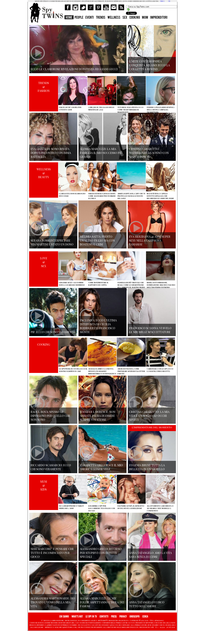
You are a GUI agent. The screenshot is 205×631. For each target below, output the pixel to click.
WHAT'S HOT (77, 616)
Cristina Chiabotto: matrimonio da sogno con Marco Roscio (149, 153)
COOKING (134, 17)
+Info (162, 1)
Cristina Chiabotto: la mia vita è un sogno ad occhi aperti (149, 415)
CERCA (145, 616)
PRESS (114, 616)
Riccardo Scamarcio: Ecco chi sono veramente (51, 467)
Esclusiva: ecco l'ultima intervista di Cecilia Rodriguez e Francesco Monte (98, 326)
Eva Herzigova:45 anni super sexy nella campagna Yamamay (149, 240)
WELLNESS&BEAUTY (44, 173)
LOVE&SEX (43, 262)
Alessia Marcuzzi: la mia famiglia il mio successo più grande (101, 153)
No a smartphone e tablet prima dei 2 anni (71, 507)
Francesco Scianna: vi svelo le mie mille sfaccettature (150, 330)
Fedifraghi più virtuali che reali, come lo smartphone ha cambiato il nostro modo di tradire (131, 286)
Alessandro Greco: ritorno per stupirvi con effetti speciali (101, 553)
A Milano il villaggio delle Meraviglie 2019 (101, 108)
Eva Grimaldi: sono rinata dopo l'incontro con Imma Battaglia (51, 153)
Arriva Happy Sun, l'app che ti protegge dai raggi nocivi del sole (131, 195)
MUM (145, 17)
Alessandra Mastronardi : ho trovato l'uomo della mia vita (53, 602)
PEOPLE (79, 17)
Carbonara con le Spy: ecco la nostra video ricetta (160, 370)
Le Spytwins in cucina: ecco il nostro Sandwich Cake (73, 370)
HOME (69, 17)
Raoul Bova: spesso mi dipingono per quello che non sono (50, 415)
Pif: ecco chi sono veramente (53, 332)
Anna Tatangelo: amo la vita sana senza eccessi (150, 555)
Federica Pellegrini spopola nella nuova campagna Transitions (160, 109)
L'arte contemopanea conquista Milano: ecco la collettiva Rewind (149, 65)
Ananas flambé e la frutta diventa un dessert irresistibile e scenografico (102, 371)
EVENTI (89, 17)
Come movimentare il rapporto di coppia (98, 283)
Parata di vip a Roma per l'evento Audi (70, 108)
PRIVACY (123, 616)
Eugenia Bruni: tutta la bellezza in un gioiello (147, 467)
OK (169, 1)
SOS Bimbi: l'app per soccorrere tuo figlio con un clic (101, 508)
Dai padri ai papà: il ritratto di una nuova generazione (131, 507)
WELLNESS (113, 17)
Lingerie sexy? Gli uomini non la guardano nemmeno (72, 283)
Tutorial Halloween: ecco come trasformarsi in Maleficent (130, 109)
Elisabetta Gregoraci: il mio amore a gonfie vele (101, 467)
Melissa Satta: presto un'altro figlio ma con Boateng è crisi (97, 240)
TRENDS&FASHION (44, 87)
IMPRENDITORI (158, 17)
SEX (124, 17)
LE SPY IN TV (91, 616)
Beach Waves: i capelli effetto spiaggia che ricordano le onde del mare (160, 195)
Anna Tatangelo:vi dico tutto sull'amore (146, 604)
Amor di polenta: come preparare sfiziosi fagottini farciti (131, 371)
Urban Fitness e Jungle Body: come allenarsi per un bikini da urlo (102, 195)
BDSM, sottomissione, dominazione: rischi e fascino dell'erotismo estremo (161, 284)
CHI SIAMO (64, 616)
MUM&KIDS (43, 485)
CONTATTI (103, 616)
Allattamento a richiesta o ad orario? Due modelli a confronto (160, 508)
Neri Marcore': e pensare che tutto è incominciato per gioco (52, 553)
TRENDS (100, 17)
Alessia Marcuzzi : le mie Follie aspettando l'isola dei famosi (102, 602)
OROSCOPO (135, 616)
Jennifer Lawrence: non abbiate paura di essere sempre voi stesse (97, 415)
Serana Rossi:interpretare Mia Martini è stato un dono (52, 242)
